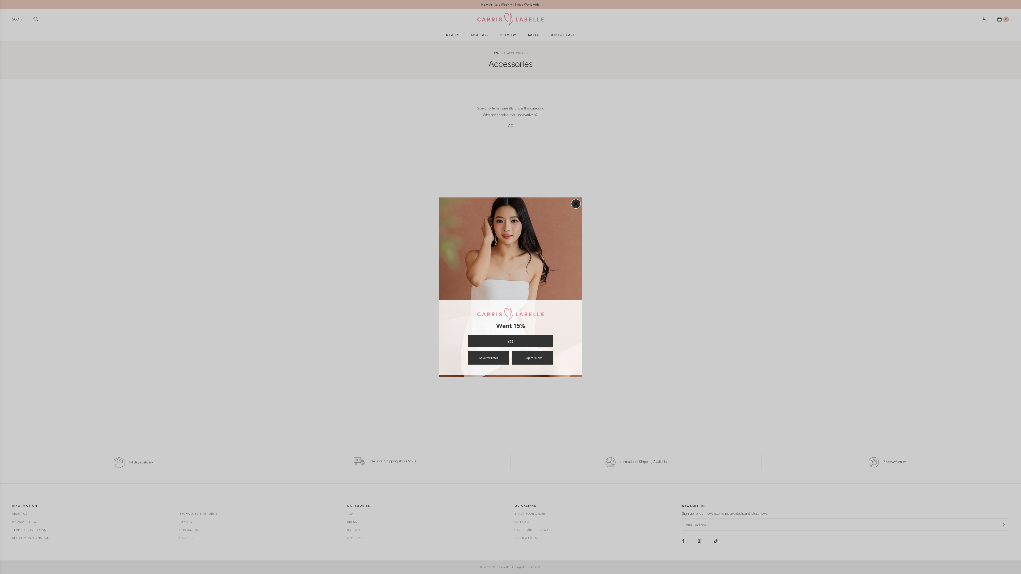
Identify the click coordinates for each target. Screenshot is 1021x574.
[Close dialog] (576, 204)
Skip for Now (533, 358)
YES (510, 341)
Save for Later (488, 358)
